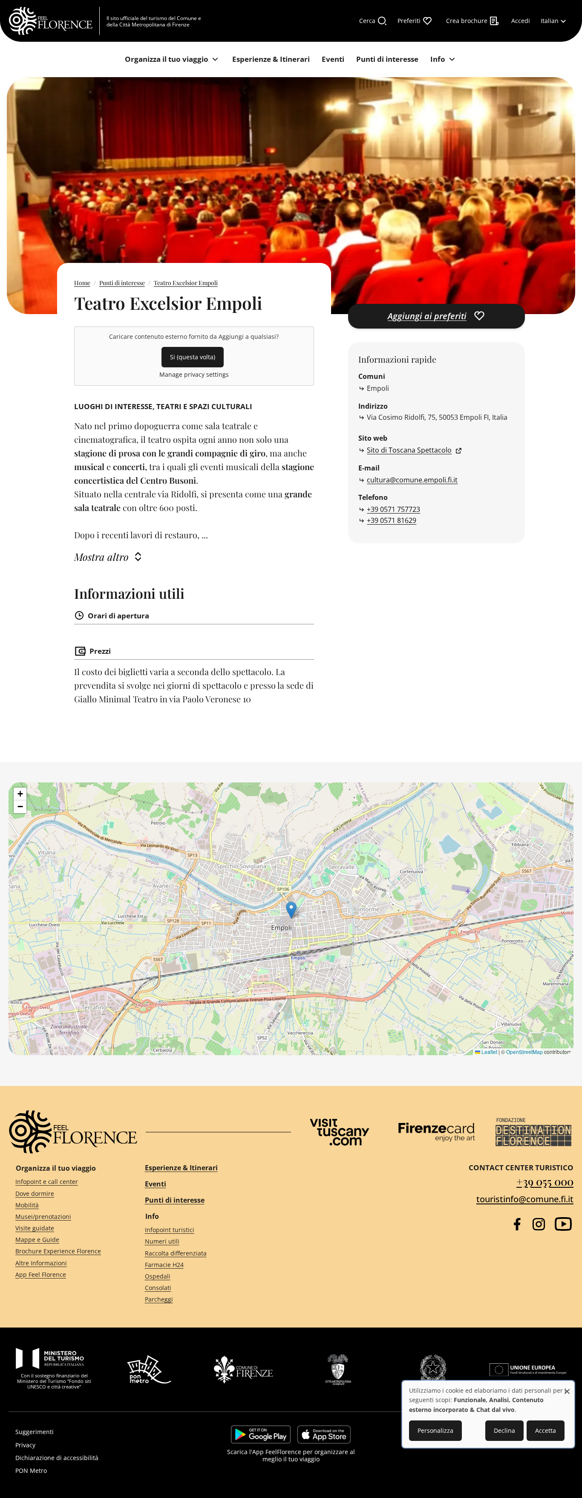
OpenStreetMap (524, 1051)
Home (82, 283)
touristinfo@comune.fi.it (524, 1199)
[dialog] (488, 1414)
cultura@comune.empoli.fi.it (412, 480)
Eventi (155, 1184)
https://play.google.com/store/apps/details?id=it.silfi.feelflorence (261, 1434)
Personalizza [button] (435, 1430)
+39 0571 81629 (391, 520)
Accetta (545, 1430)
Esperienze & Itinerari (181, 1167)
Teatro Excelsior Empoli (186, 283)
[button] (291, 910)
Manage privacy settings (194, 374)
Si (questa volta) (192, 357)
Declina (504, 1430)
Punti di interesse (122, 283)
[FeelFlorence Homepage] (54, 20)
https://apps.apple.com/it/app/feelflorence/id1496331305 (324, 1434)
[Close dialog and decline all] (567, 1387)
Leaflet (488, 1051)
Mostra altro (101, 556)
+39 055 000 (544, 1181)
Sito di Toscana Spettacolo (409, 450)
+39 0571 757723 (393, 509)
